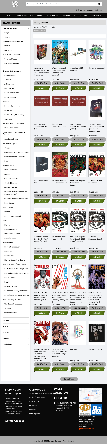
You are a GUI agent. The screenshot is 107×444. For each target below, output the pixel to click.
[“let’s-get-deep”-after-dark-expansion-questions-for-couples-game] (97, 108)
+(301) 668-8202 (38, 397)
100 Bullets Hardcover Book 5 (95, 238)
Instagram (35, 413)
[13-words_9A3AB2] (78, 333)
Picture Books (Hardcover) (15, 260)
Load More (69, 379)
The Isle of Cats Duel (96, 68)
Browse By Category (12, 71)
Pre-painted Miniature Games (16, 273)
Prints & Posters (10, 277)
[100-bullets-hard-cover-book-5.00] (97, 221)
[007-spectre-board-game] (42, 165)
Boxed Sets (8, 110)
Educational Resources (13, 41)
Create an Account (85, 10)
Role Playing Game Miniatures (16, 295)
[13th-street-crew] (97, 333)
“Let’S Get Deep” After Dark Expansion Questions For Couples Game (96, 127)
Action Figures (10, 75)
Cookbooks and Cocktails (14, 156)
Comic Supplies (10, 143)
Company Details (10, 28)
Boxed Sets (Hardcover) (14, 115)
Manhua (7, 220)
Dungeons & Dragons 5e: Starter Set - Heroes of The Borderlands (41, 71)
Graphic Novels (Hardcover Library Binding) (15, 193)
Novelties (8, 251)
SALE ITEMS (83, 15)
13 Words (73, 349)
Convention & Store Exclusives (16, 152)
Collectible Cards (11, 128)
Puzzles (7, 282)
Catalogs (8, 119)
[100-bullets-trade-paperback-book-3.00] (78, 165)
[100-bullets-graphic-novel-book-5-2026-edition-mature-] (78, 221)
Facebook (35, 401)
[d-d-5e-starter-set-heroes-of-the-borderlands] (42, 52)
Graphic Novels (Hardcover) (16, 198)
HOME (8, 15)
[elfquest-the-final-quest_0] (60, 52)
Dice (6, 161)
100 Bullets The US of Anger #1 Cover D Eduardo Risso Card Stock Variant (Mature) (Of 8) (78, 297)
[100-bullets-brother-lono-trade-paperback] (60, 165)
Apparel (7, 79)
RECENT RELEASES (52, 15)
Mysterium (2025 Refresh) (76, 69)
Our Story (8, 50)
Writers (6, 326)
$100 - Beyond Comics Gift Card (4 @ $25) (41, 126)
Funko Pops (9, 165)
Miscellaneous (10, 238)
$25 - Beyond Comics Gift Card (59, 125)
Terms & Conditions (12, 54)
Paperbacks (9, 255)
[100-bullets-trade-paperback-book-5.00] (60, 221)
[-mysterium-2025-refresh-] (78, 52)
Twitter (34, 405)
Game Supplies (10, 170)
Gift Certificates (11, 178)
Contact (7, 37)
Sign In (99, 10)
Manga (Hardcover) (12, 216)
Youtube (34, 409)
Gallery (7, 46)
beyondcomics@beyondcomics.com (46, 393)
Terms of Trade (10, 59)
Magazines (8, 207)
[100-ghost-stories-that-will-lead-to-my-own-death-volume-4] (60, 333)
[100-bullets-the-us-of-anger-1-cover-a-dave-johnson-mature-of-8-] (42, 277)
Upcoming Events (11, 63)
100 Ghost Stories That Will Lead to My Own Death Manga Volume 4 (59, 352)
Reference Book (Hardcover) (16, 291)
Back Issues (9, 88)
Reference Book (11, 286)
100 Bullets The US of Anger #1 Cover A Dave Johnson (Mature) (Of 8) (41, 296)
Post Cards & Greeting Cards (16, 269)
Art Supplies (9, 84)
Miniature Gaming (11, 229)
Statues (7, 308)
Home (36, 22)
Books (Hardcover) (12, 106)
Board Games (10, 97)
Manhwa (7, 225)
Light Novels (9, 203)
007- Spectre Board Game (41, 181)
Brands (6, 332)
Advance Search (39, 31)
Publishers (7, 344)
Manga (7, 212)
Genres (6, 338)
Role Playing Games (12, 299)
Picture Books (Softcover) (15, 264)
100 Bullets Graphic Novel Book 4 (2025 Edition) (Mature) (41, 239)
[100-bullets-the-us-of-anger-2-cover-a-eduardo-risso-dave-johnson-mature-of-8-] (42, 333)
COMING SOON (21, 15)
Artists (6, 320)
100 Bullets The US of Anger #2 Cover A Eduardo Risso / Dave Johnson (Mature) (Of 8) (41, 353)
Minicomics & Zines (12, 234)
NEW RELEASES (36, 15)
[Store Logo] (15, 4)
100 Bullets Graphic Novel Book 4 (96, 181)
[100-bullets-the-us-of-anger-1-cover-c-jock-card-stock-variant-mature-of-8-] (60, 277)
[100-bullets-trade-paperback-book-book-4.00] (97, 165)
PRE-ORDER (96, 15)
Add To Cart (42, 83)
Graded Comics (10, 183)
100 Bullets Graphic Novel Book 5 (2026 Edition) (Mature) (77, 239)
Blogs (6, 32)
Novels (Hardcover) (12, 247)
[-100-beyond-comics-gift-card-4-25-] (42, 108)
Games (7, 174)
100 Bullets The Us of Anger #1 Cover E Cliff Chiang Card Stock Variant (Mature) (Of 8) (96, 297)
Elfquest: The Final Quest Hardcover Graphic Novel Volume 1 (59, 71)
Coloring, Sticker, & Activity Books (15, 133)
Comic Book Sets (11, 139)
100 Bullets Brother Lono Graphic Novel (59, 181)
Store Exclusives (10, 312)
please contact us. (86, 429)
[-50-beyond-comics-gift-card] (78, 108)
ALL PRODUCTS (69, 15)
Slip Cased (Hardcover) (14, 304)
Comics (7, 148)
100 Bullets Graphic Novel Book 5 (59, 238)
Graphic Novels (10, 187)
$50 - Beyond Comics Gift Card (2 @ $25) (78, 126)
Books (6, 101)
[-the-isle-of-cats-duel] (97, 52)
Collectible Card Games (14, 123)
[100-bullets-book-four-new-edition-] (42, 221)
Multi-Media (9, 242)
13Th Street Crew (95, 349)
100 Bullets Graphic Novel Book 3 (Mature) (77, 182)
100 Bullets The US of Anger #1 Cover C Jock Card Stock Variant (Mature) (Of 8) (60, 297)
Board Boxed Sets (11, 93)
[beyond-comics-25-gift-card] (60, 108)
